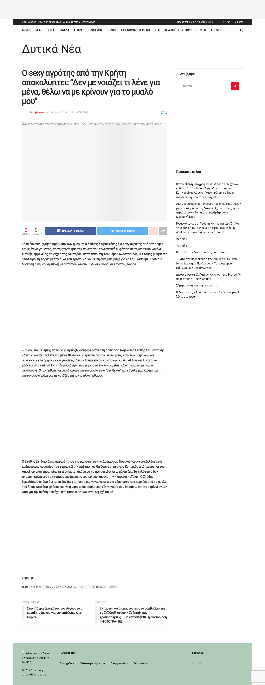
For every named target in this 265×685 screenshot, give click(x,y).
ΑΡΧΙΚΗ (26, 30)
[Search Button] (235, 86)
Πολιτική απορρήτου (49, 22)
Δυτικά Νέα (51, 49)
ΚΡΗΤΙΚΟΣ (99, 587)
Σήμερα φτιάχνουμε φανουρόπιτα (197, 285)
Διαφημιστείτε (71, 22)
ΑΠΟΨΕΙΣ (216, 30)
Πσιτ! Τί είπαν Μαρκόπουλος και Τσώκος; (202, 252)
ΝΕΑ (38, 30)
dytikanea (39, 112)
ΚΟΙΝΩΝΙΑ (82, 112)
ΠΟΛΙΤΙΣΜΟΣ (94, 30)
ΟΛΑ (113, 587)
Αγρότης (36, 587)
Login (240, 22)
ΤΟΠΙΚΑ (50, 30)
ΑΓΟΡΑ (78, 30)
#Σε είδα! (182, 239)
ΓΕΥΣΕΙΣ (201, 30)
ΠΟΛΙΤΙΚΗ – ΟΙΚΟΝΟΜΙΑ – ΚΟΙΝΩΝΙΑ (129, 30)
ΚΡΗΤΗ (85, 587)
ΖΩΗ (157, 30)
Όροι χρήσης (29, 22)
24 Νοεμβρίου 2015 (62, 112)
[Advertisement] (132, 9)
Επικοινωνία (88, 22)
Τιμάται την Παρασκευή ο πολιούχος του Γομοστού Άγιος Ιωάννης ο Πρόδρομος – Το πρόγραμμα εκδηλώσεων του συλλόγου (207, 263)
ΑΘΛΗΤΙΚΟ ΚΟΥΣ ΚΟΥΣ (178, 30)
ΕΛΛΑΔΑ (64, 30)
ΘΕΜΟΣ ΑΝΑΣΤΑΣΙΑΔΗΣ (61, 587)
